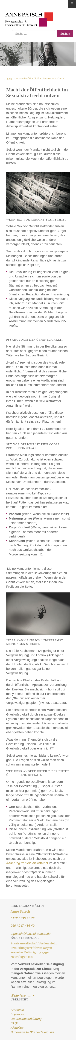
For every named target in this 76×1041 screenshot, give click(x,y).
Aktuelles (17, 1027)
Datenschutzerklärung (26, 1019)
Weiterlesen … (21, 995)
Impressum (18, 1014)
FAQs (15, 1023)
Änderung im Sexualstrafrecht (27, 863)
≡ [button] (72, 3)
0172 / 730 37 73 (22, 918)
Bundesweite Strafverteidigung (32, 1032)
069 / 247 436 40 (22, 925)
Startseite (17, 1010)
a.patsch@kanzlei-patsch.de (31, 934)
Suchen (65, 33)
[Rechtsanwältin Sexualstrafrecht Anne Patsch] (28, 14)
